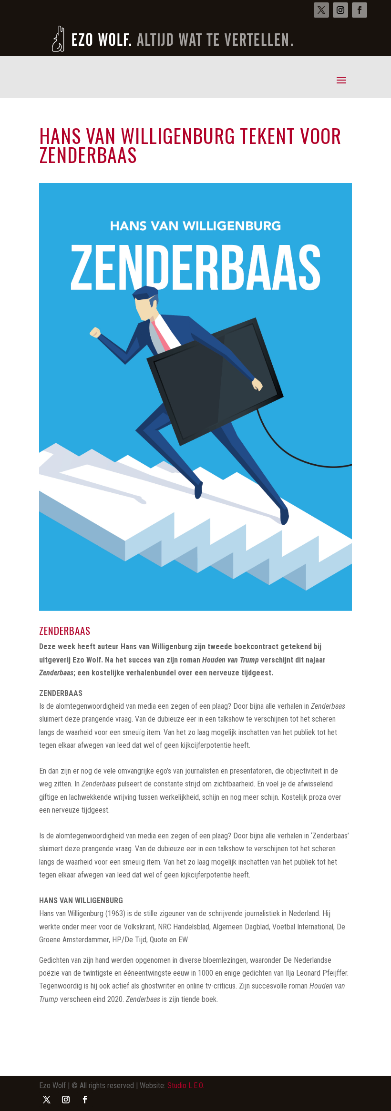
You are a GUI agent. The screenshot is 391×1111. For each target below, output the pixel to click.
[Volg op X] (321, 10)
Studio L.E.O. (185, 1085)
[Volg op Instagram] (340, 10)
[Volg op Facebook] (359, 10)
